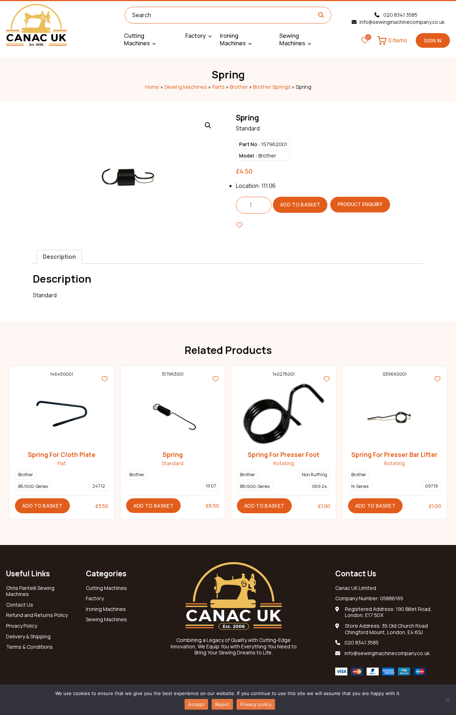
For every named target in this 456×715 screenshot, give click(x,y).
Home (152, 86)
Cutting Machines (106, 588)
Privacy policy (255, 704)
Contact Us (19, 605)
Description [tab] (59, 257)
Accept (196, 704)
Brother (239, 86)
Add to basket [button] (42, 505)
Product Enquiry (360, 204)
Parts (218, 86)
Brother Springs (272, 86)
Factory (95, 598)
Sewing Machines (185, 86)
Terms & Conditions (29, 647)
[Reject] (447, 699)
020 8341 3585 (400, 14)
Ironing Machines (106, 609)
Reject (222, 704)
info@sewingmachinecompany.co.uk (402, 22)
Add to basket (300, 204)
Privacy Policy (21, 626)
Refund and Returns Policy (37, 615)
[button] (208, 125)
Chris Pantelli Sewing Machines (30, 591)
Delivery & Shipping (28, 636)
